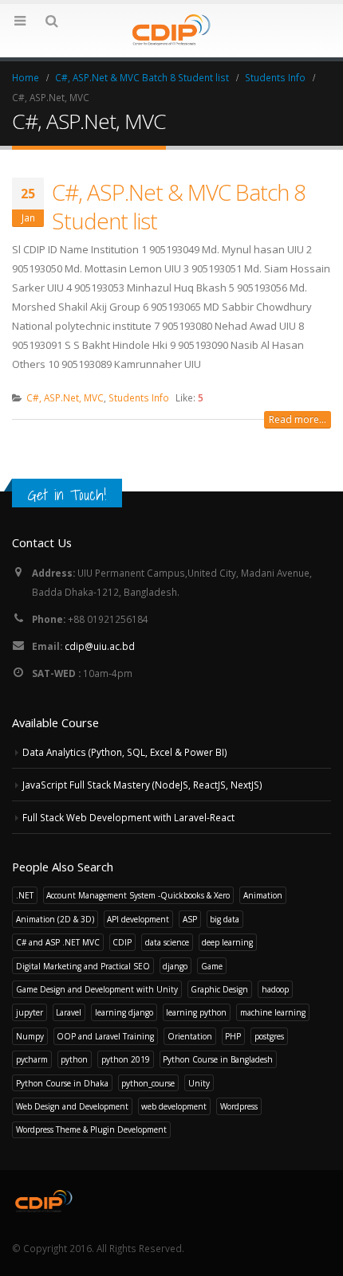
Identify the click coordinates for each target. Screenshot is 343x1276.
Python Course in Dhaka (62, 1083)
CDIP (122, 942)
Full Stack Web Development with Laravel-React (128, 817)
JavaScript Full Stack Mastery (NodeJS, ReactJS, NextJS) (142, 784)
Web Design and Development (72, 1106)
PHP (233, 1036)
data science (167, 942)
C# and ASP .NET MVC (58, 942)
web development (174, 1106)
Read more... (297, 419)
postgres (269, 1036)
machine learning (273, 1012)
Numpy (30, 1036)
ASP (190, 919)
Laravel (68, 1012)
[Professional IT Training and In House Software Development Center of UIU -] (171, 29)
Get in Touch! (67, 495)
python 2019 (125, 1059)
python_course (148, 1083)
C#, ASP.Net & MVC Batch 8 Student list (179, 206)
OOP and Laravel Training (105, 1036)
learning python (196, 1012)
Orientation (190, 1036)
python (74, 1059)
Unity (199, 1083)
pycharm (32, 1059)
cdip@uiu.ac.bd (100, 646)
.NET (25, 895)
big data (224, 919)
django (175, 966)
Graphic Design (219, 989)
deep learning (227, 942)
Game (212, 966)
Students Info (138, 397)
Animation (262, 895)
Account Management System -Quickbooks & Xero (138, 895)
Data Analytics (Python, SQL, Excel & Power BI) (124, 752)
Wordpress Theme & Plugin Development (91, 1129)
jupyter (29, 1012)
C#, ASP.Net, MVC (65, 397)
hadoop (275, 989)
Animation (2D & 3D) (55, 919)
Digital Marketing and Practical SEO (83, 966)
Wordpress (239, 1106)
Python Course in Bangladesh (218, 1059)
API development (138, 919)
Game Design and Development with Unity (97, 989)
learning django (124, 1012)
